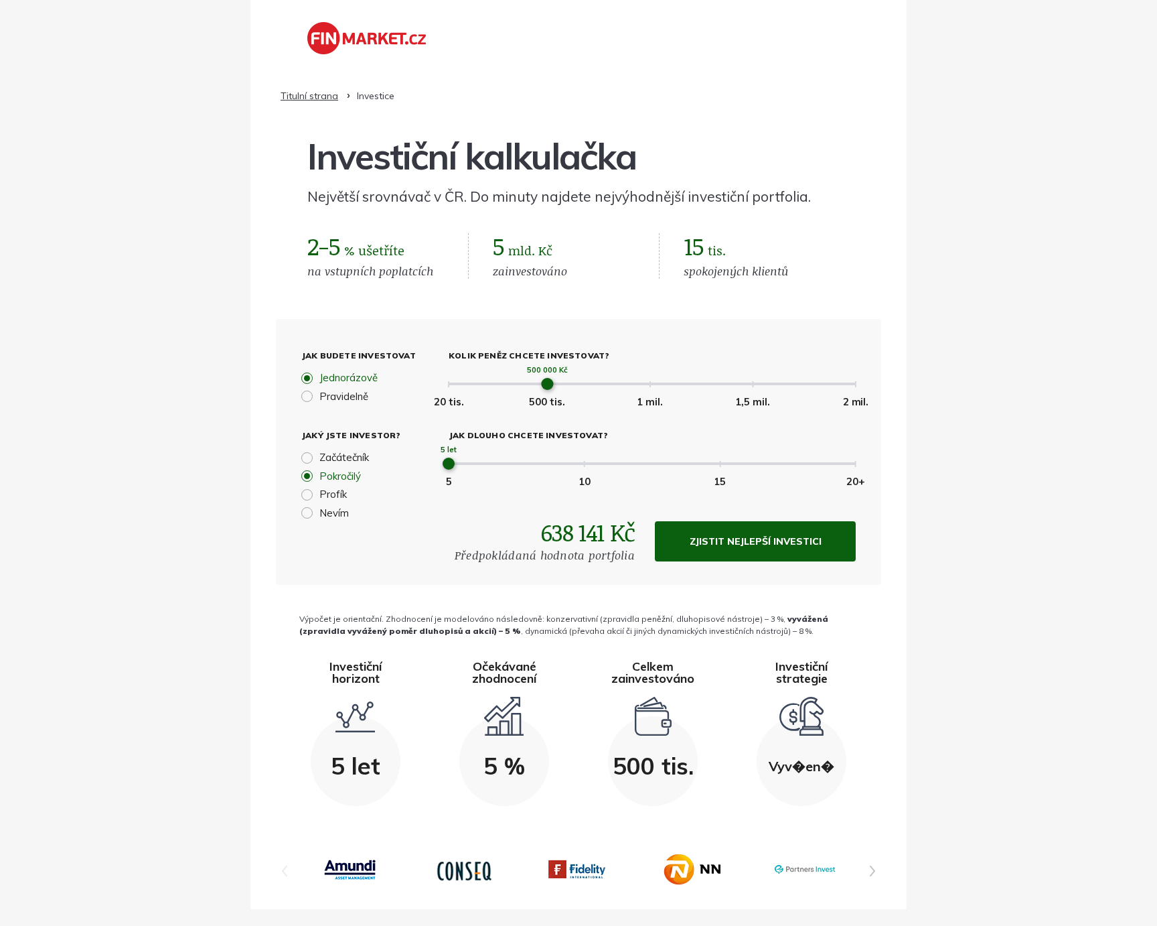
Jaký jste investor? (350, 435)
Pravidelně (343, 396)
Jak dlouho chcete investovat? (528, 435)
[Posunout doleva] (284, 871)
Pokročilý (340, 476)
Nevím (334, 513)
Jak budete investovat (358, 355)
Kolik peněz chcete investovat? (529, 355)
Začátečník (344, 457)
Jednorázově (348, 377)
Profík (333, 494)
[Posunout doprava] (872, 871)
